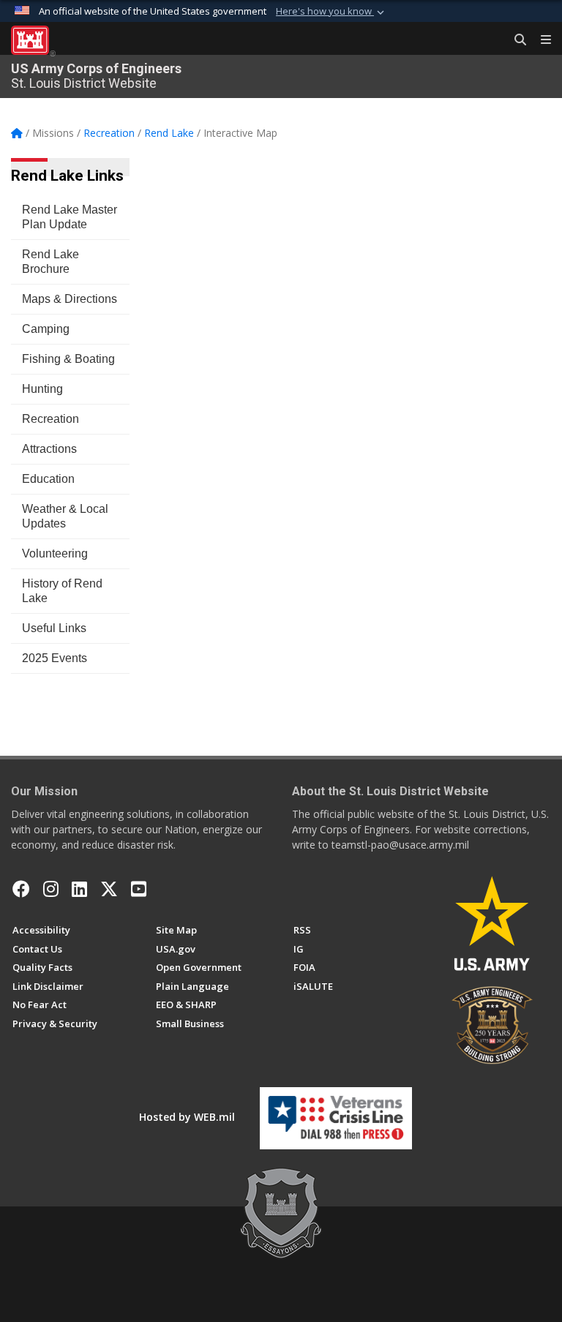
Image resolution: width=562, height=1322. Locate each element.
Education (48, 479)
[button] (331, 11)
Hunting (42, 389)
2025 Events (54, 658)
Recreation (50, 419)
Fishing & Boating (68, 359)
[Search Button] (515, 40)
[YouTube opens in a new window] (138, 889)
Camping (46, 329)
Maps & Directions (69, 299)
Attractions (49, 449)
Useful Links (54, 628)
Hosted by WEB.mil (187, 1117)
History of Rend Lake (62, 590)
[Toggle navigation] (540, 40)
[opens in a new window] (51, 889)
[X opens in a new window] (109, 889)
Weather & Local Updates (65, 516)
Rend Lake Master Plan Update (69, 216)
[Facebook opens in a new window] (21, 889)
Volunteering (55, 553)
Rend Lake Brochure (50, 261)
